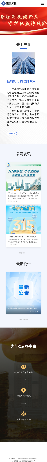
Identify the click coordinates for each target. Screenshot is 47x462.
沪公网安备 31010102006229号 (23, 461)
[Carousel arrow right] (43, 21)
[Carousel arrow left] (4, 21)
